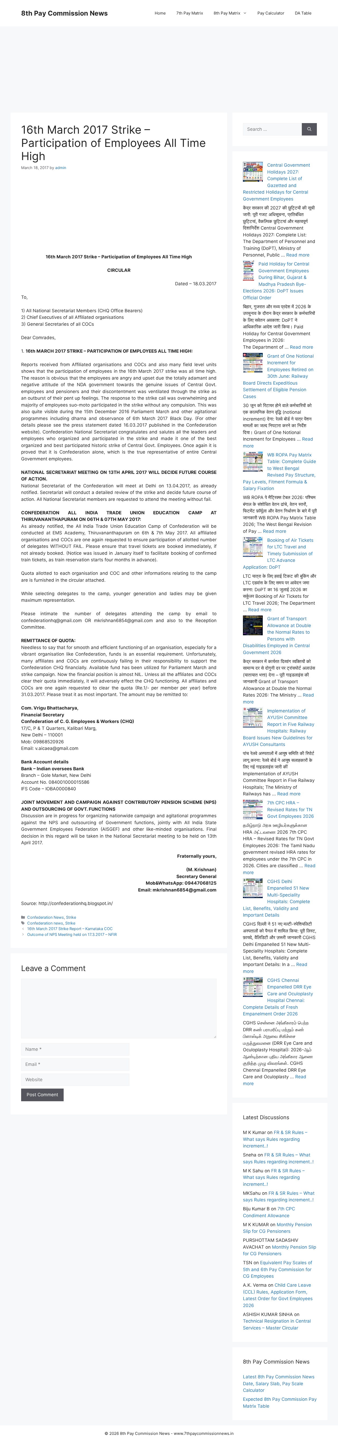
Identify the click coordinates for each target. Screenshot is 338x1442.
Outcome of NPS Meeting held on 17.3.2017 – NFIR (72, 934)
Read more (297, 255)
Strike (71, 917)
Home (160, 13)
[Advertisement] (169, 63)
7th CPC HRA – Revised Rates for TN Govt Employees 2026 (290, 809)
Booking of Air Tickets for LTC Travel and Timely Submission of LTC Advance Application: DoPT (278, 554)
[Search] (309, 129)
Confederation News (45, 917)
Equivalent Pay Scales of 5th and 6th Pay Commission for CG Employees (277, 1269)
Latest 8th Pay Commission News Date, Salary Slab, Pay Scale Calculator (278, 1383)
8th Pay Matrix (227, 13)
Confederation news (45, 923)
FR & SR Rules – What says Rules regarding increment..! (275, 1139)
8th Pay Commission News (64, 13)
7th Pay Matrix (189, 13)
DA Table (303, 13)
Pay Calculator (270, 13)
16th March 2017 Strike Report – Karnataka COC (70, 928)
